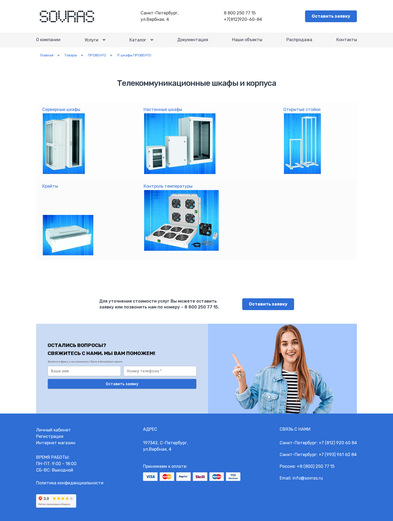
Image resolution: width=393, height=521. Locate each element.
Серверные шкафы (61, 109)
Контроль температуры (168, 186)
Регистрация (49, 436)
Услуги (91, 40)
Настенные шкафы (163, 109)
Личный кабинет (53, 430)
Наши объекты (247, 39)
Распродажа (299, 39)
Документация (192, 39)
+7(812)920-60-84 (243, 19)
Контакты (346, 39)
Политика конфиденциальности (69, 482)
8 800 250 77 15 (240, 13)
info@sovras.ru (307, 478)
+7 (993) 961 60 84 (338, 454)
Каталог (137, 40)
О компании (48, 39)
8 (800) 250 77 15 (317, 466)
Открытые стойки (302, 109)
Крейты (50, 186)
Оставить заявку (331, 16)
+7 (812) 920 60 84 (338, 442)
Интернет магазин (55, 442)
